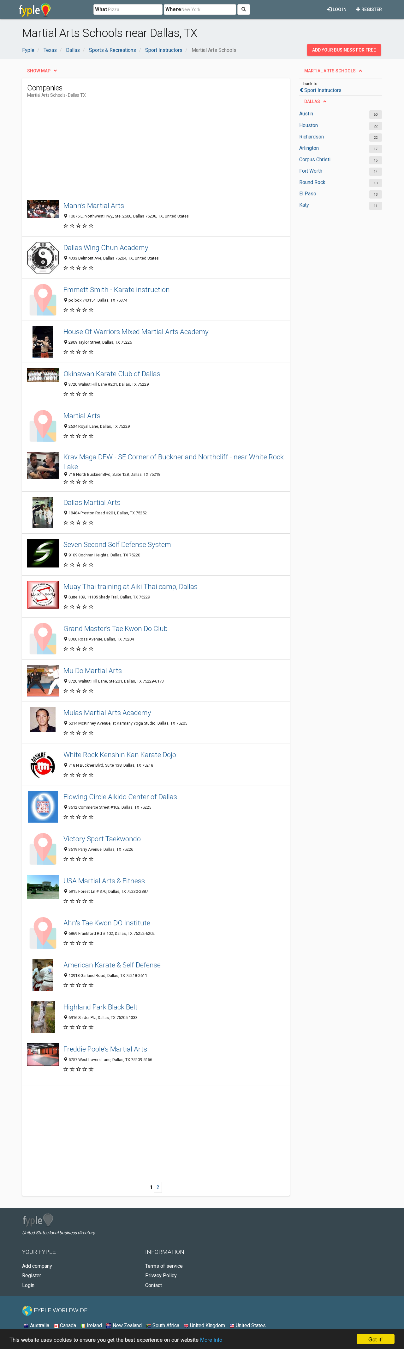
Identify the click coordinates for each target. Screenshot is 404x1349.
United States (250, 1325)
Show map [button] (38, 70)
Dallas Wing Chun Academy (105, 247)
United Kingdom (207, 1325)
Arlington (309, 148)
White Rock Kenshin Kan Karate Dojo (119, 755)
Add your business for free (344, 49)
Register (371, 9)
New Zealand (126, 1325)
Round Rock (312, 182)
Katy (304, 205)
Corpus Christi (314, 159)
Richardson (311, 137)
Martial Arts (81, 416)
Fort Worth (310, 171)
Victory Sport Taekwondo (102, 839)
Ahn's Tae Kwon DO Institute (106, 923)
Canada (67, 1325)
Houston (308, 125)
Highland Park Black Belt (100, 1007)
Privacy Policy (161, 1275)
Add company (37, 1266)
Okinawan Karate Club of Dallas (111, 374)
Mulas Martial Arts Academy (107, 712)
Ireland (94, 1325)
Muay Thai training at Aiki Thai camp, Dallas (130, 586)
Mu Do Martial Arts (92, 670)
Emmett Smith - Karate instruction (116, 289)
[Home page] (34, 9)
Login (28, 1285)
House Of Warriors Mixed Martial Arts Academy (136, 332)
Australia (39, 1325)
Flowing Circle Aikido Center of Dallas (120, 797)
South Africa (165, 1325)
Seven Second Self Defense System (117, 544)
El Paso (307, 194)
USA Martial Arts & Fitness (104, 881)
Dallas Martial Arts (92, 502)
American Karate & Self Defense (112, 965)
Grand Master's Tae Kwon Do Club (115, 628)
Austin (306, 114)
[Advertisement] (142, 147)
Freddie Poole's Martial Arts (105, 1049)
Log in (339, 9)
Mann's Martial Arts (93, 205)
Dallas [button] (312, 101)
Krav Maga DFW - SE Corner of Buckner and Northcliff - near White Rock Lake (173, 462)
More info (211, 1339)
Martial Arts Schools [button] (330, 70)
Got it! (375, 1339)
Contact (153, 1285)
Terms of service (164, 1266)
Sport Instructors (323, 90)
